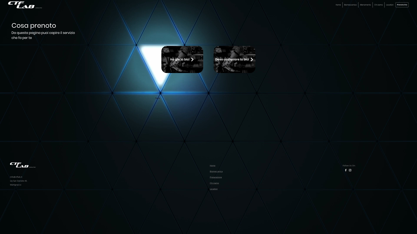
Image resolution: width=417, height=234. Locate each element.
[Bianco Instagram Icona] (350, 170)
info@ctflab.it (16, 177)
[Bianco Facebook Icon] (345, 170)
